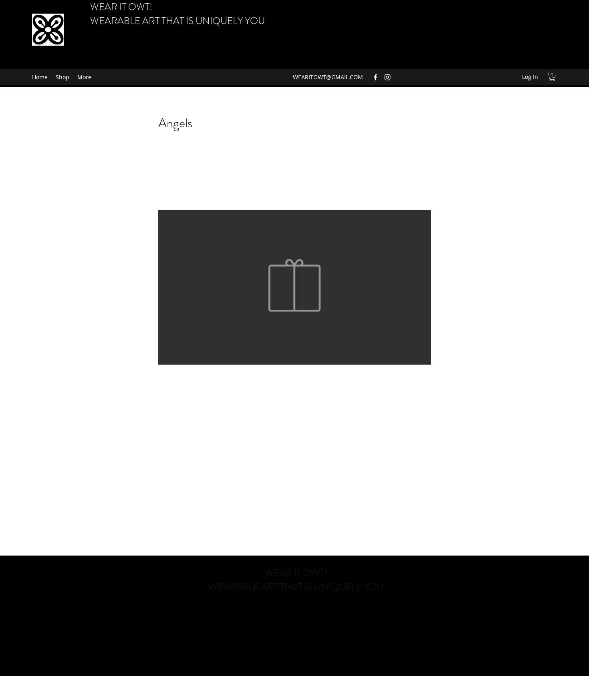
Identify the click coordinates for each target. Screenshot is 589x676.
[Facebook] (375, 77)
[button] (552, 77)
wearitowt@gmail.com (295, 610)
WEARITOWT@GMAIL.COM (328, 77)
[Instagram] (387, 77)
